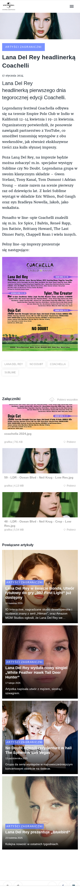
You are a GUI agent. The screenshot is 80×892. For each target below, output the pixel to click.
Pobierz (71, 441)
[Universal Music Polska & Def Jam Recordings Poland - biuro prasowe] (8, 10)
